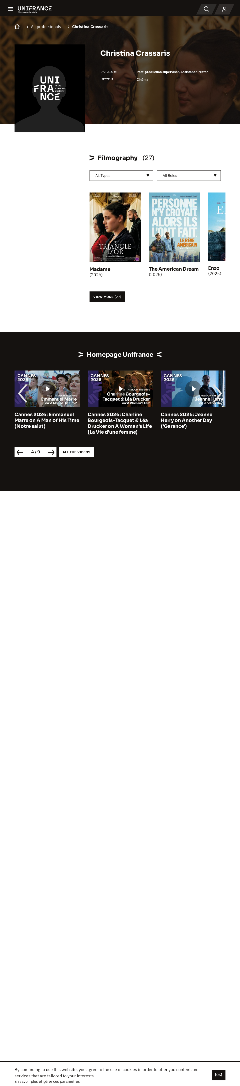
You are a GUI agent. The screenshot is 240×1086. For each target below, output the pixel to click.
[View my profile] (224, 9)
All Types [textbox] (102, 175)
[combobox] (122, 175)
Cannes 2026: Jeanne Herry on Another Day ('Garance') (186, 420)
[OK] (218, 1075)
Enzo (214, 268)
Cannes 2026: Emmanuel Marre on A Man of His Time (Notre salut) (47, 420)
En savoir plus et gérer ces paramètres (47, 1081)
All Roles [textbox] (170, 175)
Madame (100, 269)
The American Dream (174, 269)
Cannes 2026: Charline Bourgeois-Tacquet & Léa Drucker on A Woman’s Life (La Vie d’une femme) (120, 423)
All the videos (76, 452)
